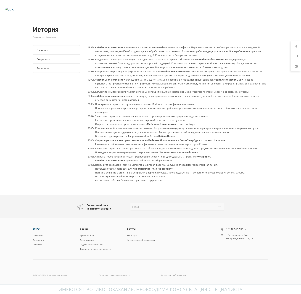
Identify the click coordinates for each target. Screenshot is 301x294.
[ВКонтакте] (224, 247)
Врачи (84, 228)
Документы (43, 59)
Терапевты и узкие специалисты (95, 249)
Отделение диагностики (91, 244)
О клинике (43, 50)
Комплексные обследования (141, 240)
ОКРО (36, 228)
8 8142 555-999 (265, 4)
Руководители (87, 235)
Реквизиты (43, 68)
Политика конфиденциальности (114, 275)
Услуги (131, 228)
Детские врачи (87, 240)
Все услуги (132, 235)
